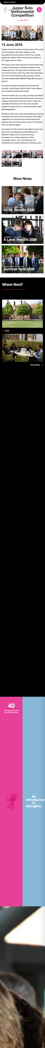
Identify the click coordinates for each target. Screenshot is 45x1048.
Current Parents (9, 2)
